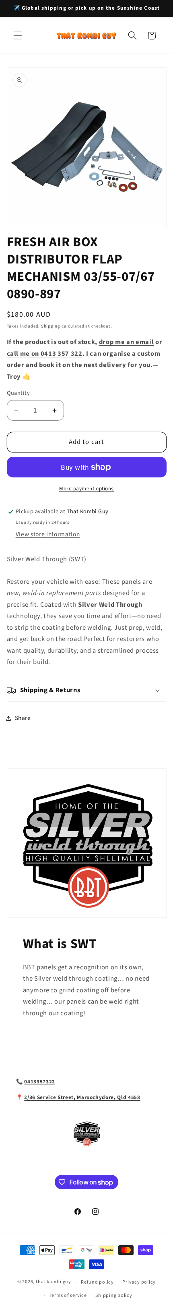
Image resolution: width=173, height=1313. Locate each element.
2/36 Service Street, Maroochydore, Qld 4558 (82, 1097)
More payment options (86, 488)
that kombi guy (53, 1282)
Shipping (50, 326)
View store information (48, 534)
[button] (17, 35)
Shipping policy (113, 1295)
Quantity (18, 393)
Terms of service (68, 1295)
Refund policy (97, 1282)
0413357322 (39, 1081)
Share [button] (23, 718)
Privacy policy (139, 1282)
